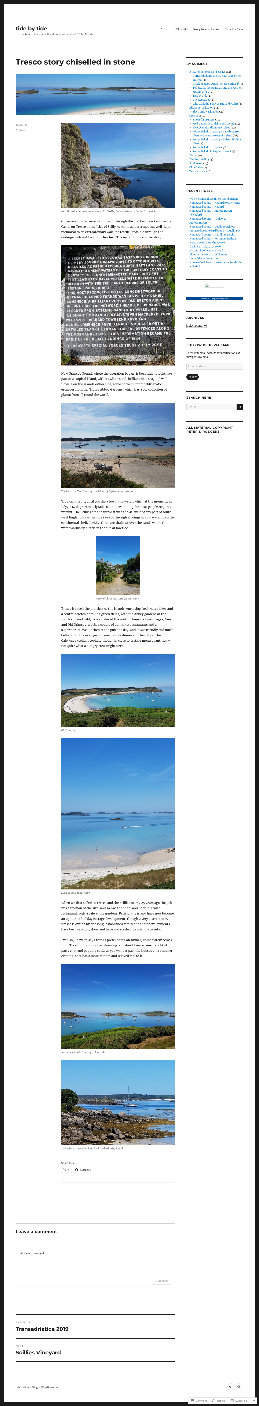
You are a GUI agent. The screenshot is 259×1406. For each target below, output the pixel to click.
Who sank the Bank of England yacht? (215, 103)
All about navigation (201, 107)
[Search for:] (211, 407)
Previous (205, 299)
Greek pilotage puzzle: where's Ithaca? (216, 83)
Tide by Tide (234, 29)
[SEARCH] (240, 407)
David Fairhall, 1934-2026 (205, 246)
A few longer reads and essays (207, 71)
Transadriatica (198, 171)
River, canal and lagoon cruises (211, 127)
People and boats (206, 29)
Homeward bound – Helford (206, 206)
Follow (192, 377)
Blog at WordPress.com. (46, 1387)
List (212, 299)
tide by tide (31, 28)
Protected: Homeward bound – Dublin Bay (214, 230)
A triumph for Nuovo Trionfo (206, 250)
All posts (181, 29)
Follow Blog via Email (209, 345)
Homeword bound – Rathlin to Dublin (212, 234)
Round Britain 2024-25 (207, 147)
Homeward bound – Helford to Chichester (214, 202)
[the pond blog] (238, 1386)
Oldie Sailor (196, 167)
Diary (192, 155)
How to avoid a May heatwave (207, 242)
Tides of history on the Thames (208, 254)
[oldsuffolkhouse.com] (230, 1386)
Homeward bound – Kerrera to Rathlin (212, 238)
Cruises (20, 130)
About (165, 29)
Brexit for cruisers (204, 119)
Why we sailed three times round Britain (213, 198)
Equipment (196, 163)
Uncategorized (201, 99)
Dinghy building (199, 159)
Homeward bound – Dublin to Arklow (212, 226)
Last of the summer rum (204, 258)
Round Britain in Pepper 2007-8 (212, 151)
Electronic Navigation (206, 111)
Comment (162, 1280)
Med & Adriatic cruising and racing (214, 123)
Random (219, 299)
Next (226, 299)
